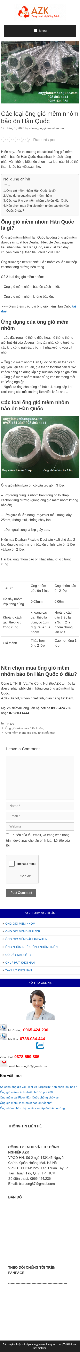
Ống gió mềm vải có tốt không (24, 728)
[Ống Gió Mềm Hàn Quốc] (40, 12)
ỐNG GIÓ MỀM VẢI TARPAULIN (26, 939)
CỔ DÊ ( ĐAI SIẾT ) (18, 954)
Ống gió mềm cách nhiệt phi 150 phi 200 (26, 1092)
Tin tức (9, 723)
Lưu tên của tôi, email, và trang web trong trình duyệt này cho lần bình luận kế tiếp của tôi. (38, 840)
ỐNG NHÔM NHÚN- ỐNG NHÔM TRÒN (31, 947)
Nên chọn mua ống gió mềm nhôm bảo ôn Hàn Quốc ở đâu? (37, 208)
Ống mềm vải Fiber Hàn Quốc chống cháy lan (29, 1097)
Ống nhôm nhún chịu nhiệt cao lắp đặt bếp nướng (32, 1108)
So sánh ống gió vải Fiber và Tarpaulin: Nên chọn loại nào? (38, 1086)
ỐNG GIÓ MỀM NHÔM (20, 923)
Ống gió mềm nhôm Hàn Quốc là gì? (31, 190)
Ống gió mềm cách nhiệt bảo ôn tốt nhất (26, 1102)
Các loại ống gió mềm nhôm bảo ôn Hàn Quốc (37, 200)
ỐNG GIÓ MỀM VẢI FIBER (22, 931)
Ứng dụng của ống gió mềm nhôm (29, 195)
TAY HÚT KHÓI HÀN (18, 970)
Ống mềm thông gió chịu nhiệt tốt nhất (30, 732)
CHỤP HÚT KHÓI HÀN (20, 962)
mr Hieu (42, 1348)
